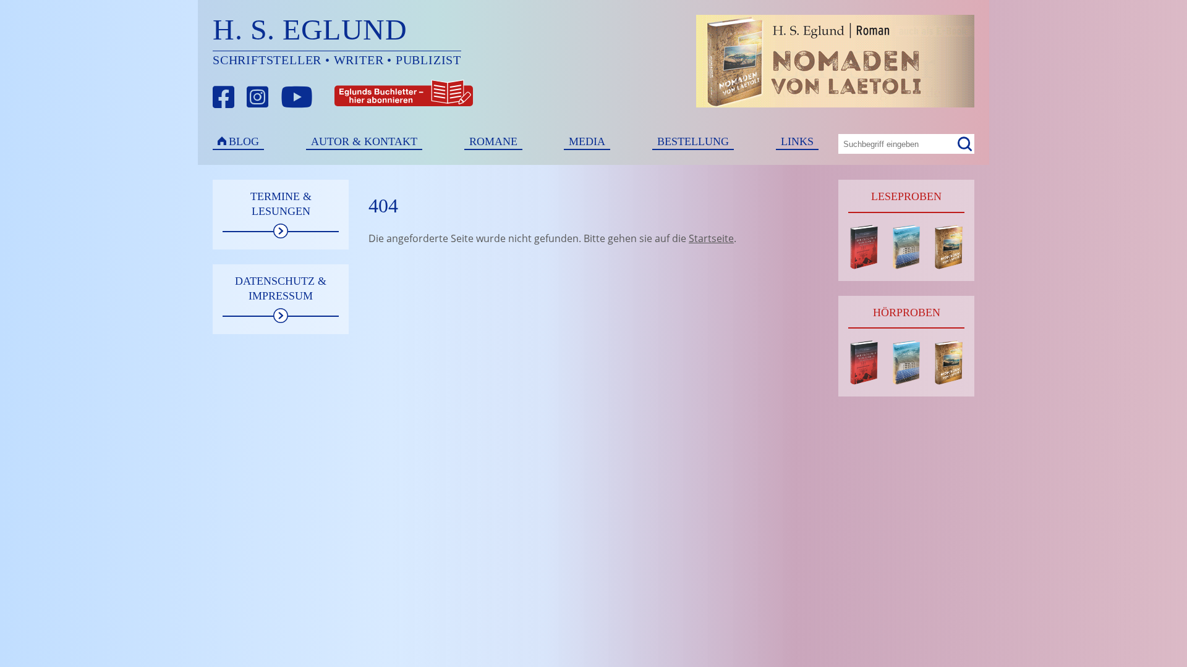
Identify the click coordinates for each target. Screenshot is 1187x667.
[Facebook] (224, 97)
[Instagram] (258, 97)
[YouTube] (297, 97)
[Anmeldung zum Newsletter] (358, 97)
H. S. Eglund (310, 29)
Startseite (711, 238)
